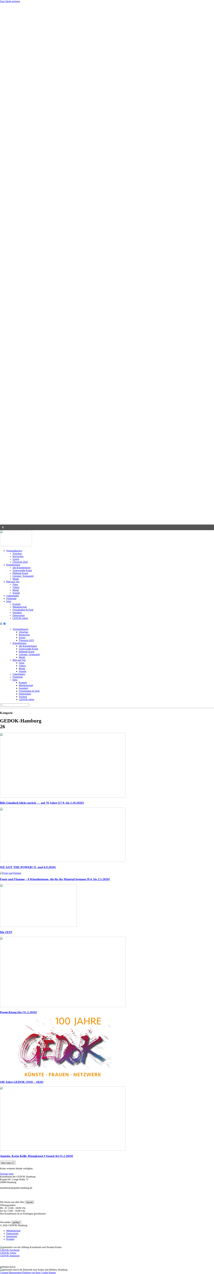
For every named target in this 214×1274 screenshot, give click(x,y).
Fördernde (11, 598)
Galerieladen (12, 595)
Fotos (15, 584)
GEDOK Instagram (9, 1255)
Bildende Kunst (20, 573)
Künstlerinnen (13, 564)
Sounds (16, 593)
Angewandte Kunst (22, 570)
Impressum (11, 1236)
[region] (107, 266)
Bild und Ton (12, 581)
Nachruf (23, 696)
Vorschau (17, 553)
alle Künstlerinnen (22, 567)
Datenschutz (19, 615)
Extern (16, 559)
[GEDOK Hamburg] (16, 545)
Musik (16, 578)
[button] (107, 517)
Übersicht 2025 (26, 640)
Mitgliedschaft (20, 607)
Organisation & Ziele (23, 609)
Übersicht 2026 (20, 562)
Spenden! (17, 612)
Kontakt (17, 604)
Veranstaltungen (14, 550)
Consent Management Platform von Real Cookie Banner (28, 1272)
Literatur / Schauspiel (23, 576)
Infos (8, 601)
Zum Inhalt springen (10, 1)
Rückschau (18, 556)
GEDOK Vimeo (8, 1253)
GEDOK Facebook (9, 1250)
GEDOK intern (20, 618)
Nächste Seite (6, 1173)
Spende (29, 1202)
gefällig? (16, 1222)
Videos (16, 587)
